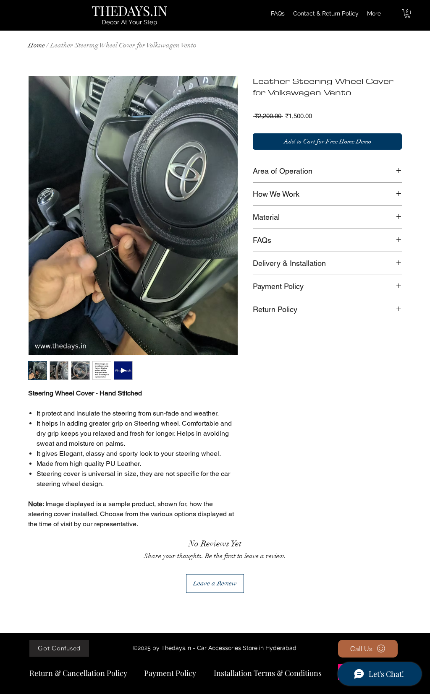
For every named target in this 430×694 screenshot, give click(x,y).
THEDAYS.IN (130, 10)
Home (36, 45)
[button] (407, 13)
